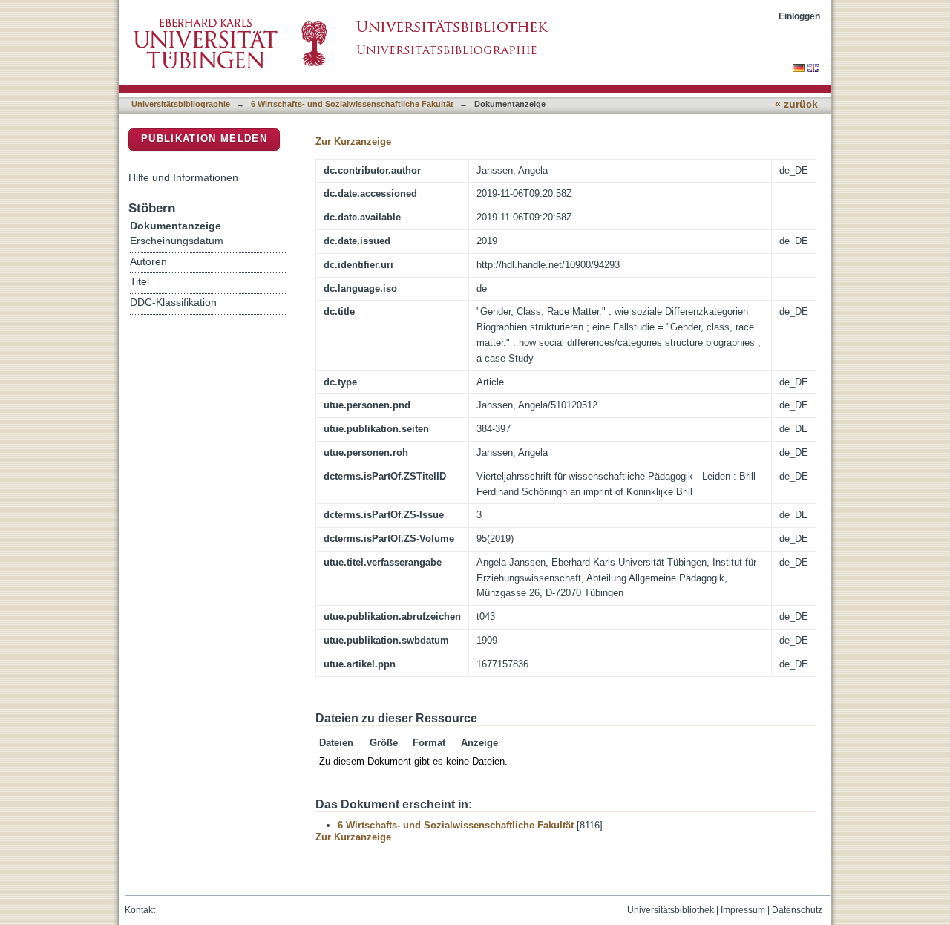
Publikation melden (204, 138)
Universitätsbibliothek (670, 910)
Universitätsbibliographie (180, 103)
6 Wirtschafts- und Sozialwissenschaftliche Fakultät (352, 103)
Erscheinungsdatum (176, 240)
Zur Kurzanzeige (353, 141)
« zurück (796, 104)
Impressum (743, 910)
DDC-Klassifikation (173, 302)
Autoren (148, 261)
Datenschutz (797, 910)
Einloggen (799, 16)
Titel (139, 281)
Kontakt (140, 910)
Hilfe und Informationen (183, 177)
